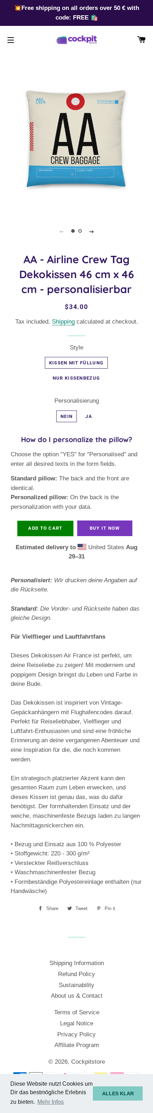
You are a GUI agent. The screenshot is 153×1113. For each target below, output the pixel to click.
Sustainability (76, 985)
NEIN (66, 416)
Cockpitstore (88, 1061)
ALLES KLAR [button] (118, 1093)
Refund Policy (76, 974)
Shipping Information (76, 963)
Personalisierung (76, 400)
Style (76, 347)
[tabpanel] (76, 138)
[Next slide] (91, 231)
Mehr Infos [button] (50, 1102)
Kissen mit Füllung (76, 362)
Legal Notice (76, 1023)
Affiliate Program (76, 1045)
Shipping (63, 321)
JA (88, 416)
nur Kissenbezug (76, 378)
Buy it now (105, 528)
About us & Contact (76, 995)
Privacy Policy (76, 1034)
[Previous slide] (61, 231)
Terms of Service (76, 1012)
